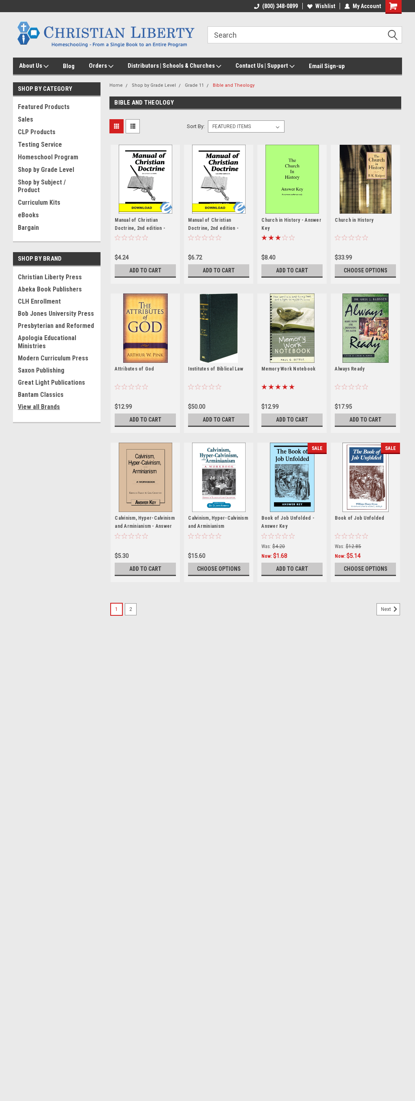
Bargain (28, 227)
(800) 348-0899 (280, 6)
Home (116, 85)
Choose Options (365, 270)
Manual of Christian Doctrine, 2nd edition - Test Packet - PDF (140, 228)
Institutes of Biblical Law (215, 369)
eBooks (28, 215)
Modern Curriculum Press (53, 358)
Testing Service (40, 144)
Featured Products (44, 107)
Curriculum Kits (39, 202)
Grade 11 (194, 85)
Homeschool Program (48, 157)
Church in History (354, 220)
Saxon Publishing (41, 370)
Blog (69, 66)
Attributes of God (134, 369)
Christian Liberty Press (50, 277)
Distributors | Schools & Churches (172, 65)
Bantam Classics (41, 394)
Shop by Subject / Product (42, 186)
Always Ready (349, 369)
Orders (98, 65)
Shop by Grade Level (46, 170)
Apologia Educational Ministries (47, 342)
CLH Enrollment (39, 301)
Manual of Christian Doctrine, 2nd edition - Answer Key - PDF (213, 228)
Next (386, 610)
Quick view (145, 208)
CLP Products (37, 132)
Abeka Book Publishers (50, 289)
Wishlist (325, 6)
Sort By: (196, 126)
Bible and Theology (234, 85)
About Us (31, 65)
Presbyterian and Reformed (56, 326)
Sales (25, 119)
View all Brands (39, 407)
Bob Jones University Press (56, 313)
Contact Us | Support (262, 65)
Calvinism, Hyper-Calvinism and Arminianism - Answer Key (145, 526)
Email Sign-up (327, 66)
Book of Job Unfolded (359, 518)
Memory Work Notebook (288, 369)
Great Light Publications (51, 382)
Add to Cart (145, 270)
